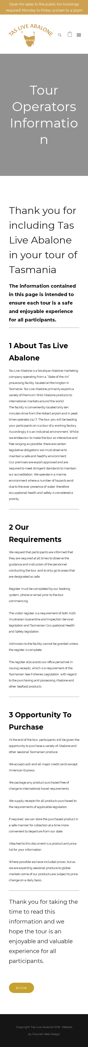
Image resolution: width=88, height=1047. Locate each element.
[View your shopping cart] (70, 35)
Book (21, 988)
